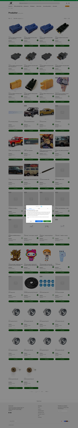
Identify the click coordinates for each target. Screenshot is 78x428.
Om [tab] (47, 208)
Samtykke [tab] (30, 208)
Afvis (31, 221)
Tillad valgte (39, 221)
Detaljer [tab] (39, 208)
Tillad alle (47, 221)
